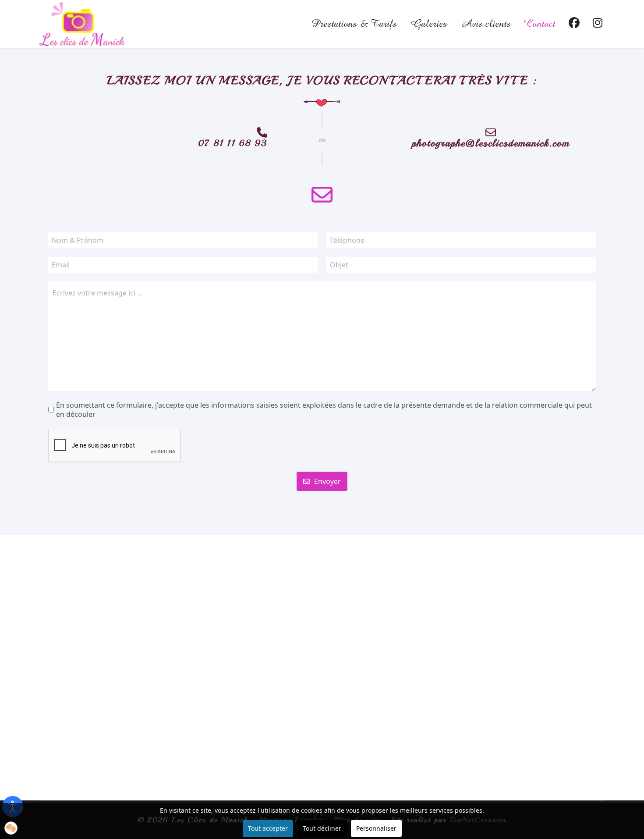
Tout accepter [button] (268, 828)
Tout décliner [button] (322, 828)
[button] (11, 828)
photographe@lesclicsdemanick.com (491, 143)
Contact (540, 24)
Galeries (428, 24)
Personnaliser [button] (376, 828)
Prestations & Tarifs (354, 24)
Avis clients (485, 24)
